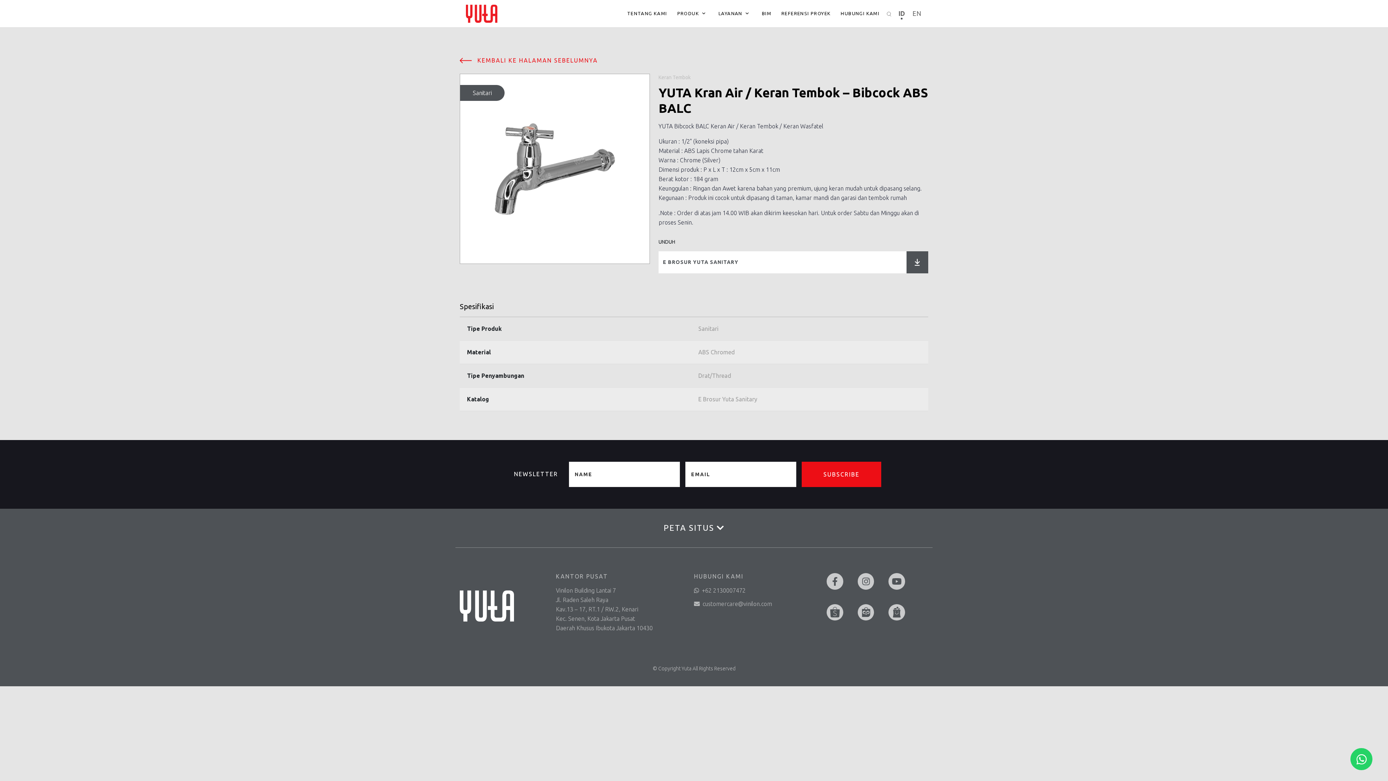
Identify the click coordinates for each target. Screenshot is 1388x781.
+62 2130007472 (724, 590)
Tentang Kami (647, 13)
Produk (688, 13)
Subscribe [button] (841, 474)
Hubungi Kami (860, 13)
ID (902, 13)
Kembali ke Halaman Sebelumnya (537, 60)
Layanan (730, 13)
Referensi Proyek (806, 13)
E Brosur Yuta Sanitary (700, 262)
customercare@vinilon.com (737, 604)
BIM (766, 13)
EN (916, 13)
